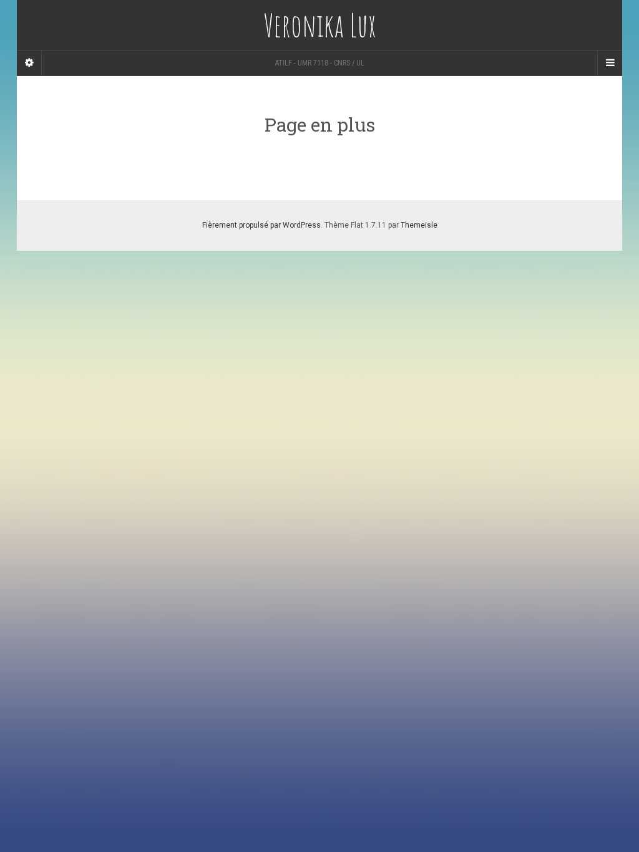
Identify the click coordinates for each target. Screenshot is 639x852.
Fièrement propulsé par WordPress (261, 225)
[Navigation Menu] (609, 63)
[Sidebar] (29, 63)
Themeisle (419, 225)
